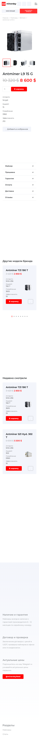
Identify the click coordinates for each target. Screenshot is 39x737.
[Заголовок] (19, 4)
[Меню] (36, 4)
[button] (12, 316)
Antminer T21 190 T (17, 270)
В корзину (19, 89)
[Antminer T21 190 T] (28, 284)
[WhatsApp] (29, 4)
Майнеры (14, 18)
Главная (5, 18)
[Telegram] (24, 4)
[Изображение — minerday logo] (9, 4)
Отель (5, 734)
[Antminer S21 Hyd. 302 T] (28, 450)
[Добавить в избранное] (30, 301)
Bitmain (23, 18)
